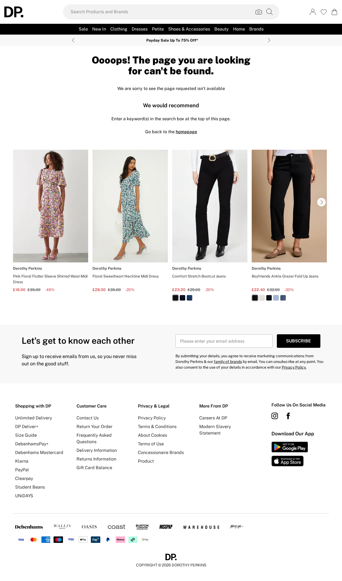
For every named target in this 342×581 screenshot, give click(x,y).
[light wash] (276, 298)
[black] (175, 298)
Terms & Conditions (157, 426)
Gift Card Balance (94, 467)
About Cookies (152, 435)
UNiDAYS (24, 495)
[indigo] (182, 298)
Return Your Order (94, 426)
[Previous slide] (73, 40)
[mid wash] (189, 298)
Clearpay (24, 478)
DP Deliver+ (26, 426)
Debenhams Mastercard (39, 452)
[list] (171, 228)
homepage (186, 131)
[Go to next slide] (321, 202)
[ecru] (262, 298)
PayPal (22, 469)
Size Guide (26, 435)
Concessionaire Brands (161, 452)
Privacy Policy (152, 417)
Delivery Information (97, 450)
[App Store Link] (289, 454)
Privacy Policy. (294, 367)
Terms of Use (151, 443)
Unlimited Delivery (33, 417)
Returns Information (96, 459)
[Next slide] (269, 40)
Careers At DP (213, 417)
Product (146, 461)
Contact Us (88, 417)
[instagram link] (274, 416)
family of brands (228, 361)
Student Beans (30, 487)
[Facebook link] (288, 416)
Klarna (21, 461)
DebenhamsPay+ (32, 443)
